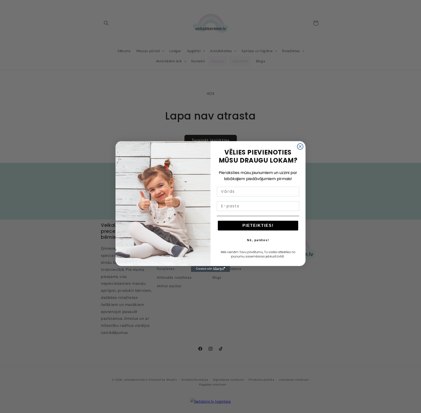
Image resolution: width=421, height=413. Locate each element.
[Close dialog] (300, 146)
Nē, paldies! (258, 240)
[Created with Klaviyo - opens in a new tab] (210, 269)
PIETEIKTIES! (258, 225)
